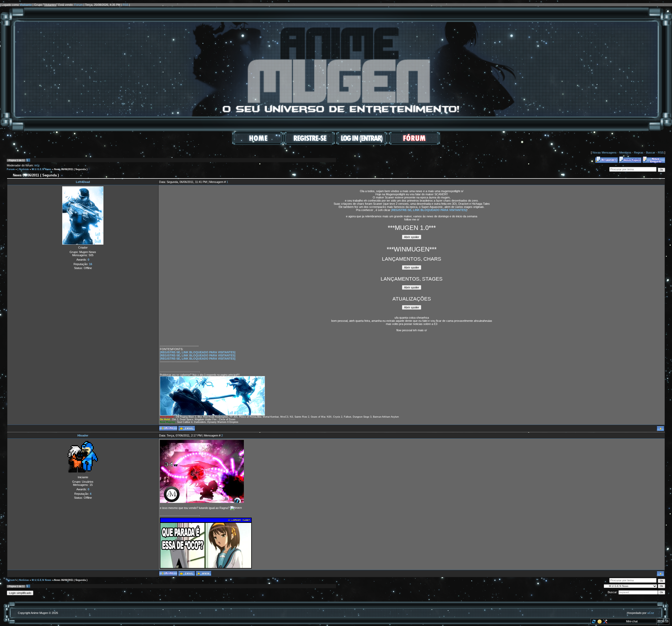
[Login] (362, 143)
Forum (78, 4)
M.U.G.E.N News (41, 169)
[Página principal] (203, 573)
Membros (625, 152)
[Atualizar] (593, 622)
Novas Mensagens (604, 152)
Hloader (82, 435)
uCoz (650, 612)
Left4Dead (83, 181)
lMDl (36, 165)
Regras (638, 152)
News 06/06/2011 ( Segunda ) (70, 169)
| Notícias (23, 169)
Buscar (650, 152)
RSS (125, 4)
